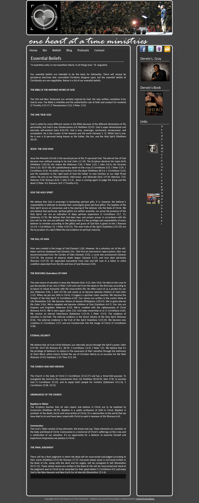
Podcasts (83, 50)
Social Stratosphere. (145, 499)
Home (33, 50)
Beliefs (56, 50)
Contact (99, 50)
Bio (45, 50)
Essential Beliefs (46, 58)
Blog (69, 50)
